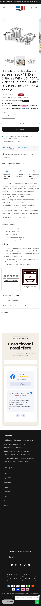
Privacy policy (10, 596)
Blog (5, 496)
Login (6, 473)
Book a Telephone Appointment (13, 163)
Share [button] (6, 312)
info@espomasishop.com (13, 447)
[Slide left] (2, 61)
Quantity (4, 112)
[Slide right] (39, 61)
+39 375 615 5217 (28, 440)
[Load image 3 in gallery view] (31, 61)
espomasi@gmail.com (17, 444)
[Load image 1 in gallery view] (10, 61)
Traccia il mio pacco (11, 501)
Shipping (12, 97)
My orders (7, 482)
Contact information (26, 599)
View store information (12, 141)
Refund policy (34, 593)
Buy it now (20, 129)
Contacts (7, 491)
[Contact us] (37, 602)
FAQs (6, 505)
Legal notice (14, 599)
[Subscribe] (31, 557)
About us (7, 487)
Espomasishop (11, 593)
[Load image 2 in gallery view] (20, 61)
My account (8, 478)
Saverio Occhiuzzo (20, 393)
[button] (4, 8)
